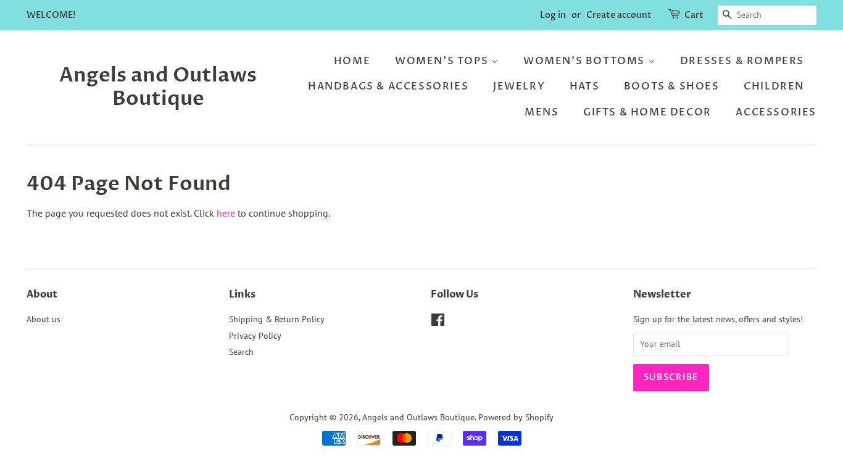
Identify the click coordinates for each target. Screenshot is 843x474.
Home (352, 61)
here (226, 213)
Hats (584, 86)
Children (774, 86)
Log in (553, 15)
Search (241, 351)
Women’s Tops (443, 61)
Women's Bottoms (585, 61)
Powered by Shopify (516, 417)
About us (43, 319)
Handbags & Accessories (388, 86)
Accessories (776, 112)
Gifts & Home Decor (647, 112)
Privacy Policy (255, 335)
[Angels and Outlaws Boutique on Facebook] (438, 322)
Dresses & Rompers (742, 61)
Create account (619, 15)
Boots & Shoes (672, 86)
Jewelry (519, 86)
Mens (542, 112)
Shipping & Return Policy (277, 319)
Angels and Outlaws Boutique (158, 87)
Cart (694, 15)
